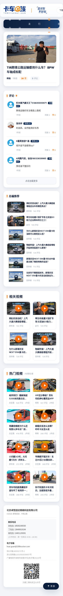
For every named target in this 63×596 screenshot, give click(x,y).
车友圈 (29, 24)
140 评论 (36, 211)
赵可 (28, 225)
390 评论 (44, 433)
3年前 (27, 403)
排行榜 (39, 24)
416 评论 (19, 433)
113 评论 (36, 280)
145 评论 (34, 225)
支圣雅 (11, 403)
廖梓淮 (29, 211)
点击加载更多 (31, 181)
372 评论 (19, 464)
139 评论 (36, 239)
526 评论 (19, 403)
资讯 (20, 23)
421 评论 (43, 403)
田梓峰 (29, 239)
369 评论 (45, 464)
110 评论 (36, 267)
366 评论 (19, 495)
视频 (49, 23)
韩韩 (37, 403)
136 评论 (36, 253)
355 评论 (44, 495)
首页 (10, 23)
